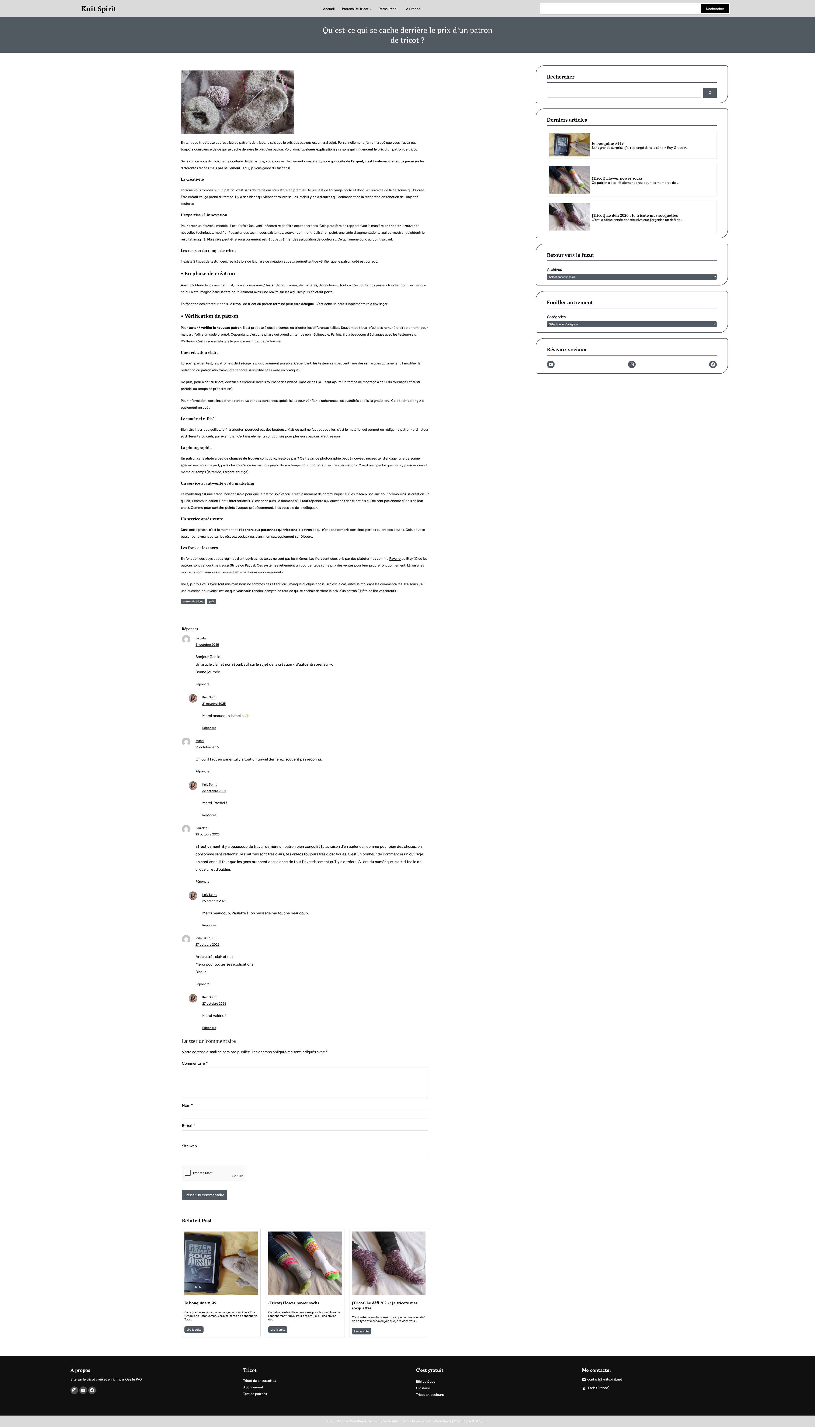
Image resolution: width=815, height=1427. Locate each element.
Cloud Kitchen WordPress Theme (352, 1421)
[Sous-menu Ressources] (398, 9)
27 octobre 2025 (207, 944)
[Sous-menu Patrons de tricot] (370, 9)
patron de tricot (193, 601)
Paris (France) (598, 1388)
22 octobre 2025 (214, 791)
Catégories (556, 317)
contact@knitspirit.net (604, 1379)
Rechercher (715, 9)
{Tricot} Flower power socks (293, 1302)
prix (211, 601)
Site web (189, 1146)
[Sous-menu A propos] (422, 9)
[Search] (710, 93)
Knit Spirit (99, 8)
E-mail (188, 1125)
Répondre (202, 684)
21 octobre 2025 (207, 645)
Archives (554, 269)
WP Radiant (392, 1421)
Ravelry (395, 559)
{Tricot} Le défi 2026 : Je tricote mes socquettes (384, 1305)
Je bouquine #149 (200, 1302)
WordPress (443, 1421)
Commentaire (195, 1063)
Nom (187, 1105)
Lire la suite (194, 1329)
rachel (199, 741)
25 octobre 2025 (207, 834)
